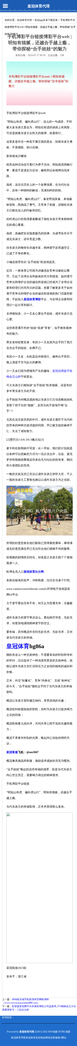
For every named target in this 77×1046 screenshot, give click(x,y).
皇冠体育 (31, 1037)
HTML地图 (64, 1031)
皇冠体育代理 (39, 6)
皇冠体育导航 (18, 1037)
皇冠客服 (53, 1037)
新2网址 (62, 1037)
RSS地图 (53, 1031)
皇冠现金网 (42, 1037)
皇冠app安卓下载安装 (46, 20)
